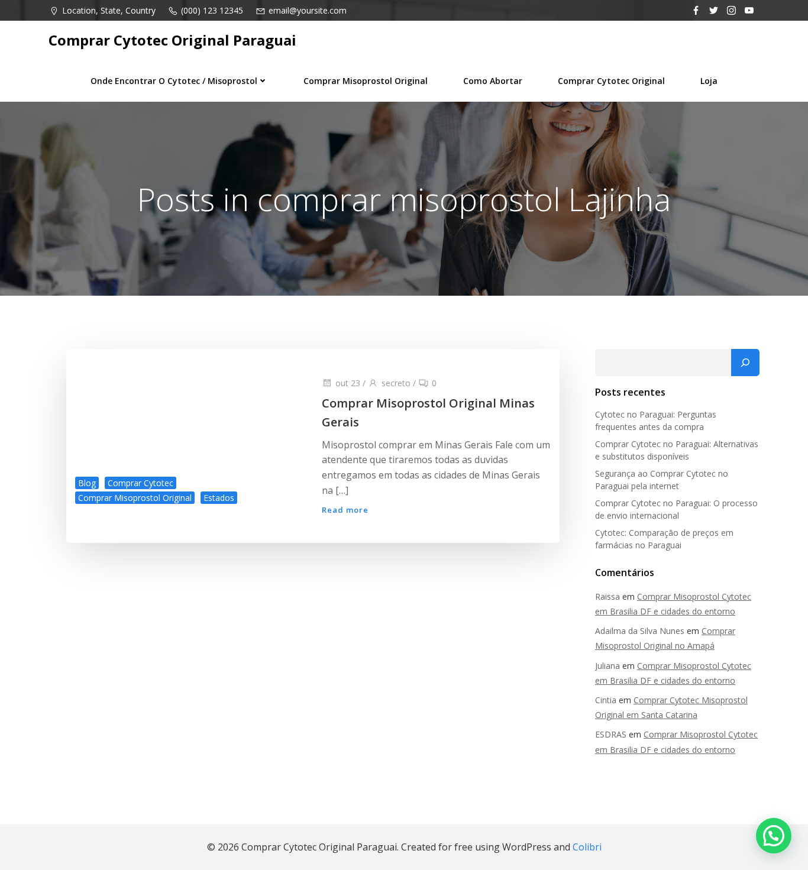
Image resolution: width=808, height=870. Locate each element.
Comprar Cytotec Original (611, 80)
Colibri (587, 846)
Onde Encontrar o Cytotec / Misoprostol (174, 80)
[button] (773, 835)
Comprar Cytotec (140, 483)
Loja (708, 80)
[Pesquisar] (745, 362)
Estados (218, 497)
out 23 (347, 383)
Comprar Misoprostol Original (365, 80)
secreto (396, 383)
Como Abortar (492, 80)
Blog (87, 483)
